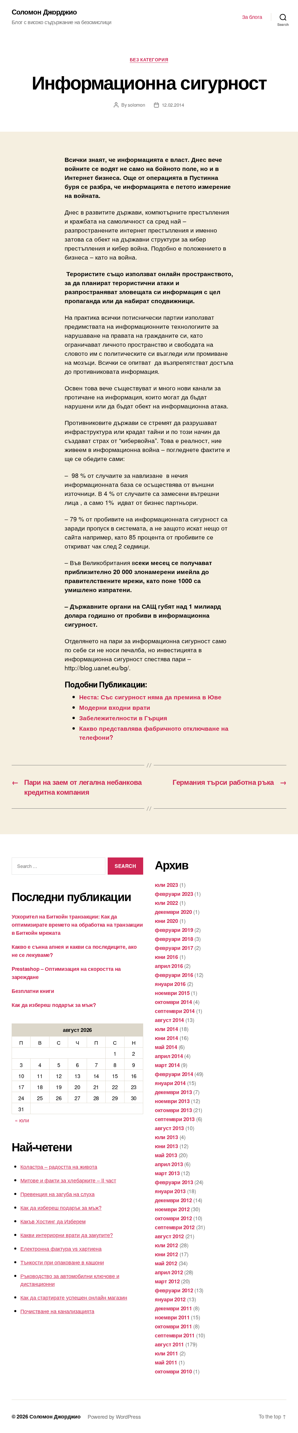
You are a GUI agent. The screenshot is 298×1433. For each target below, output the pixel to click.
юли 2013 (166, 1137)
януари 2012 (170, 1299)
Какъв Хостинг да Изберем (53, 1221)
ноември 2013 (172, 1101)
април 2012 (169, 1272)
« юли (22, 1120)
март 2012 (167, 1281)
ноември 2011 (172, 1317)
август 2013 (169, 1128)
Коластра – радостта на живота (58, 1166)
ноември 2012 (172, 1209)
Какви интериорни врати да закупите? (66, 1235)
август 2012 (169, 1236)
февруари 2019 (174, 930)
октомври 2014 (173, 1002)
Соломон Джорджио (44, 11)
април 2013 (169, 1164)
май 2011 (166, 1362)
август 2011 (169, 1344)
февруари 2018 (174, 939)
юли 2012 (166, 1245)
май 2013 (166, 1155)
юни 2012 (166, 1254)
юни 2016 (166, 957)
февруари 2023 (174, 894)
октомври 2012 (173, 1218)
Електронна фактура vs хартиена (61, 1248)
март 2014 (167, 1065)
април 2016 (169, 966)
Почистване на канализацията (57, 1311)
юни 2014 (166, 1038)
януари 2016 (170, 984)
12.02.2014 (173, 104)
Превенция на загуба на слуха (57, 1194)
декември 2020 (173, 912)
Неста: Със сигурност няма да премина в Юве (150, 696)
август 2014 (169, 1020)
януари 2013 (170, 1191)
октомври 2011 (173, 1326)
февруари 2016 (174, 975)
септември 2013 (175, 1119)
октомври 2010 (173, 1371)
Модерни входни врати (114, 707)
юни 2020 (166, 921)
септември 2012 (175, 1227)
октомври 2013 (173, 1110)
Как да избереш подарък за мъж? (54, 1005)
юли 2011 (166, 1353)
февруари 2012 (174, 1290)
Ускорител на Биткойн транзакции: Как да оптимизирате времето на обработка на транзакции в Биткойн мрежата (77, 925)
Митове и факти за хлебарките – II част (68, 1180)
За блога (252, 17)
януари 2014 (170, 1083)
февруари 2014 (174, 1074)
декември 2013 (173, 1092)
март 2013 (167, 1173)
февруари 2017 (174, 948)
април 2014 (169, 1056)
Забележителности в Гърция (123, 717)
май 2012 (166, 1263)
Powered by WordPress (114, 1416)
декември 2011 (173, 1308)
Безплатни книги (33, 991)
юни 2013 (166, 1146)
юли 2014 (166, 1029)
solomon (136, 104)
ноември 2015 (172, 993)
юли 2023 (166, 885)
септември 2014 (175, 1011)
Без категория (149, 60)
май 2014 (166, 1047)
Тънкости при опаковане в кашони (62, 1262)
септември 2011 (175, 1335)
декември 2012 (173, 1200)
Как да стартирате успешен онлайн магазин (73, 1297)
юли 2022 (166, 903)
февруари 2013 (174, 1182)
